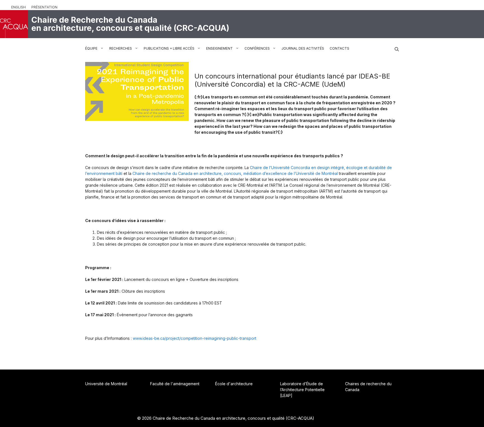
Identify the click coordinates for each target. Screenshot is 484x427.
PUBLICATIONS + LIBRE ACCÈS (169, 48)
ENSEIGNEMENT (219, 48)
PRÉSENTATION (44, 7)
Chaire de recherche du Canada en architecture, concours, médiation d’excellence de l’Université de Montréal (235, 173)
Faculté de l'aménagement (174, 383)
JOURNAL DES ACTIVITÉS (302, 48)
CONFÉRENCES (257, 48)
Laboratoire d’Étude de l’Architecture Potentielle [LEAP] (302, 389)
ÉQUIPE (91, 48)
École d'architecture (234, 383)
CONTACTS (339, 48)
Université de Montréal (106, 383)
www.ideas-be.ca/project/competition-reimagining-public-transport (194, 338)
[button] (397, 48)
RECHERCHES (120, 48)
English (18, 7)
